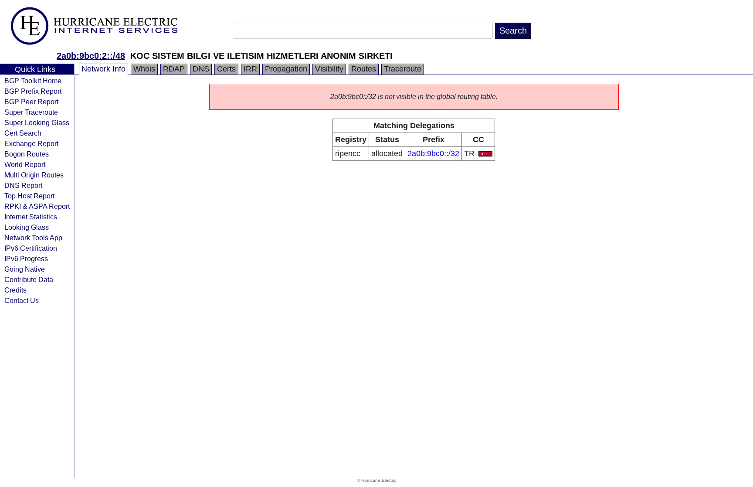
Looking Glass (26, 227)
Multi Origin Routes (34, 175)
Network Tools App (33, 238)
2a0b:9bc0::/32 (433, 153)
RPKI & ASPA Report (37, 206)
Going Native (24, 269)
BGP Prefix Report (32, 91)
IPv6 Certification (30, 248)
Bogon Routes (26, 154)
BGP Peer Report (31, 102)
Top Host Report (29, 196)
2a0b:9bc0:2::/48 (91, 56)
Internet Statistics (30, 217)
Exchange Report (31, 143)
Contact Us (21, 300)
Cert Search (22, 133)
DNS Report (23, 185)
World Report (24, 164)
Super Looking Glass (36, 122)
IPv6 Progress (26, 258)
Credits (15, 290)
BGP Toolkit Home (32, 81)
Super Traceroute (31, 112)
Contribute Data (28, 279)
